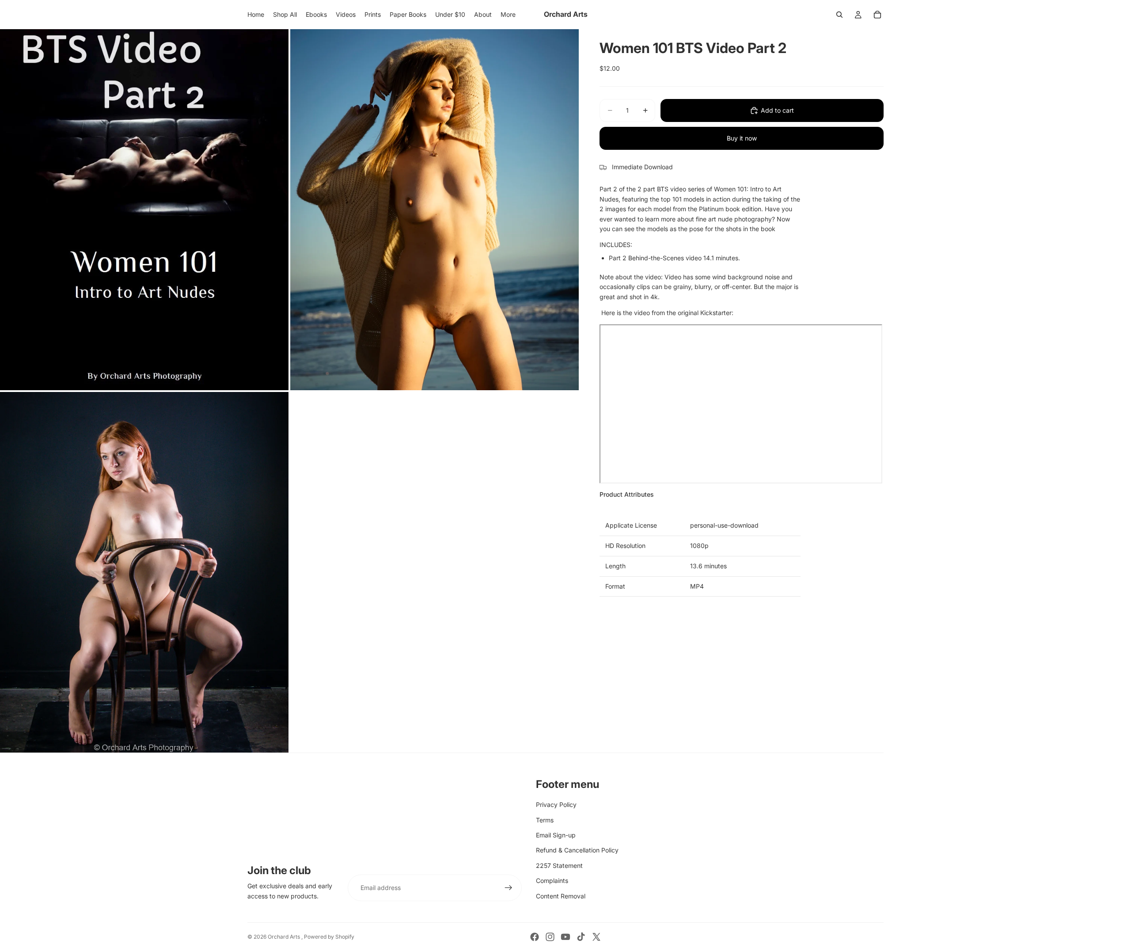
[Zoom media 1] (144, 209)
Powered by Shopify (329, 936)
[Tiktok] (581, 937)
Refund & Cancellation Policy (577, 850)
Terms (545, 820)
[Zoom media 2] (434, 209)
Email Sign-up (556, 835)
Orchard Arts (284, 936)
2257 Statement (559, 865)
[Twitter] (596, 937)
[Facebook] (534, 937)
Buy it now (742, 138)
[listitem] (508, 14)
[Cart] (877, 14)
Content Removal (560, 896)
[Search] (839, 14)
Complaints (552, 880)
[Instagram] (550, 937)
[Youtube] (565, 937)
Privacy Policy (556, 804)
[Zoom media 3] (144, 572)
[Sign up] (508, 888)
